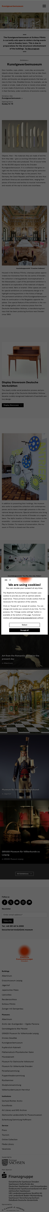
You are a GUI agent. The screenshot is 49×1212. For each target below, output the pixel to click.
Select (24, 625)
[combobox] (7, 580)
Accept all (24, 630)
